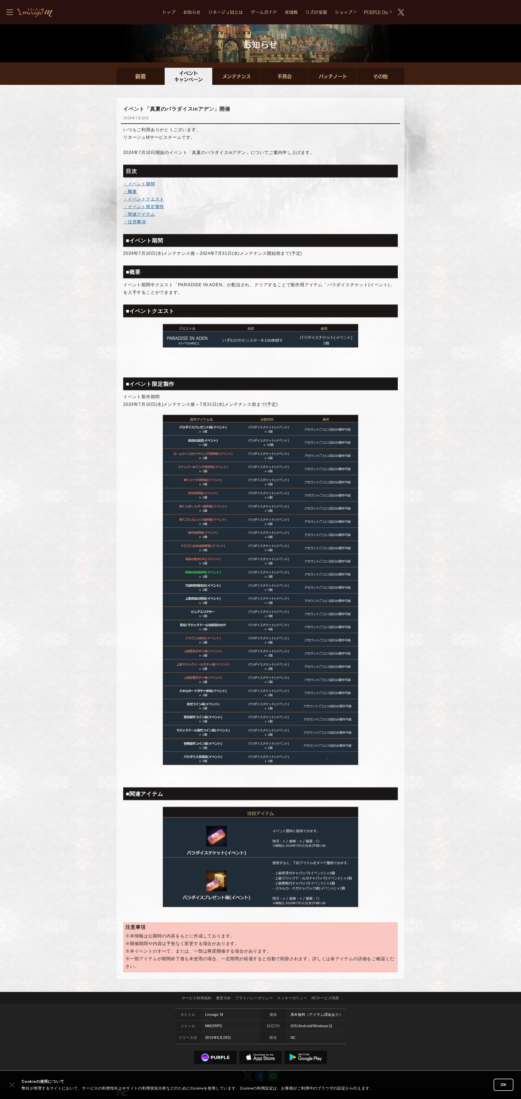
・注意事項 (134, 222)
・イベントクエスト (143, 199)
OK (503, 1084)
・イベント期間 (139, 184)
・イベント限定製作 (143, 206)
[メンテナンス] (236, 76)
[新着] (140, 76)
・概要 (130, 191)
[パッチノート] (332, 76)
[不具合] (284, 76)
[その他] (380, 76)
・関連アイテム (139, 214)
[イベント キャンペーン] (188, 76)
